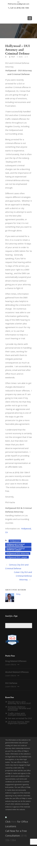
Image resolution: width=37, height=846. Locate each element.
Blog (21, 57)
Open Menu (30, 18)
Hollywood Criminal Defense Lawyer (16, 549)
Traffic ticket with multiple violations (17, 714)
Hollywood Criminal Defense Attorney (16, 545)
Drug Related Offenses (15, 661)
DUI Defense (11, 683)
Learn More (10, 664)
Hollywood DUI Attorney (18, 553)
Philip (13, 57)
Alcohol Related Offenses (17, 672)
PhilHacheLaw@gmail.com (18, 4)
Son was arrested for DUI (20, 718)
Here (13, 821)
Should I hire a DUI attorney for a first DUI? (19, 703)
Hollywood (15, 541)
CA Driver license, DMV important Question (18, 722)
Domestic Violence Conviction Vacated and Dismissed (19, 708)
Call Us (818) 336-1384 (19, 8)
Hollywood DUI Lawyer (17, 557)
